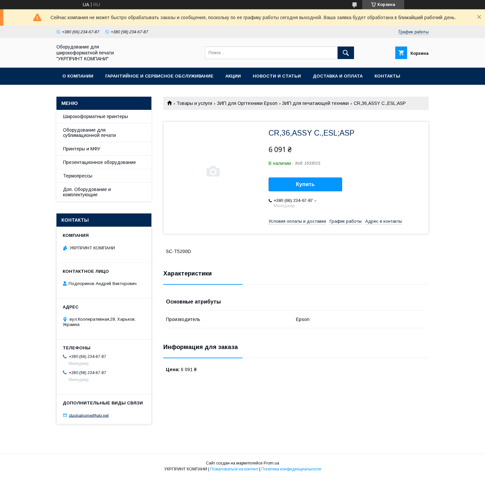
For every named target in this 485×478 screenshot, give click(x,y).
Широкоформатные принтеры (95, 116)
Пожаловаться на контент (234, 469)
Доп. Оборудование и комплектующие (87, 192)
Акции (233, 76)
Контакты (387, 76)
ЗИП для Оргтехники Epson (247, 103)
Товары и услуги (194, 103)
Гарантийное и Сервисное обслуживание (159, 76)
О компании (77, 76)
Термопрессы (77, 175)
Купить (305, 184)
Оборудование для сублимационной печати (89, 132)
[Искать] (346, 53)
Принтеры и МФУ (81, 148)
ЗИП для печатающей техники (315, 103)
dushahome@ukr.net (89, 415)
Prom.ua (271, 463)
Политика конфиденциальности (291, 469)
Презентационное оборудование (99, 162)
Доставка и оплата (338, 76)
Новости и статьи (277, 76)
